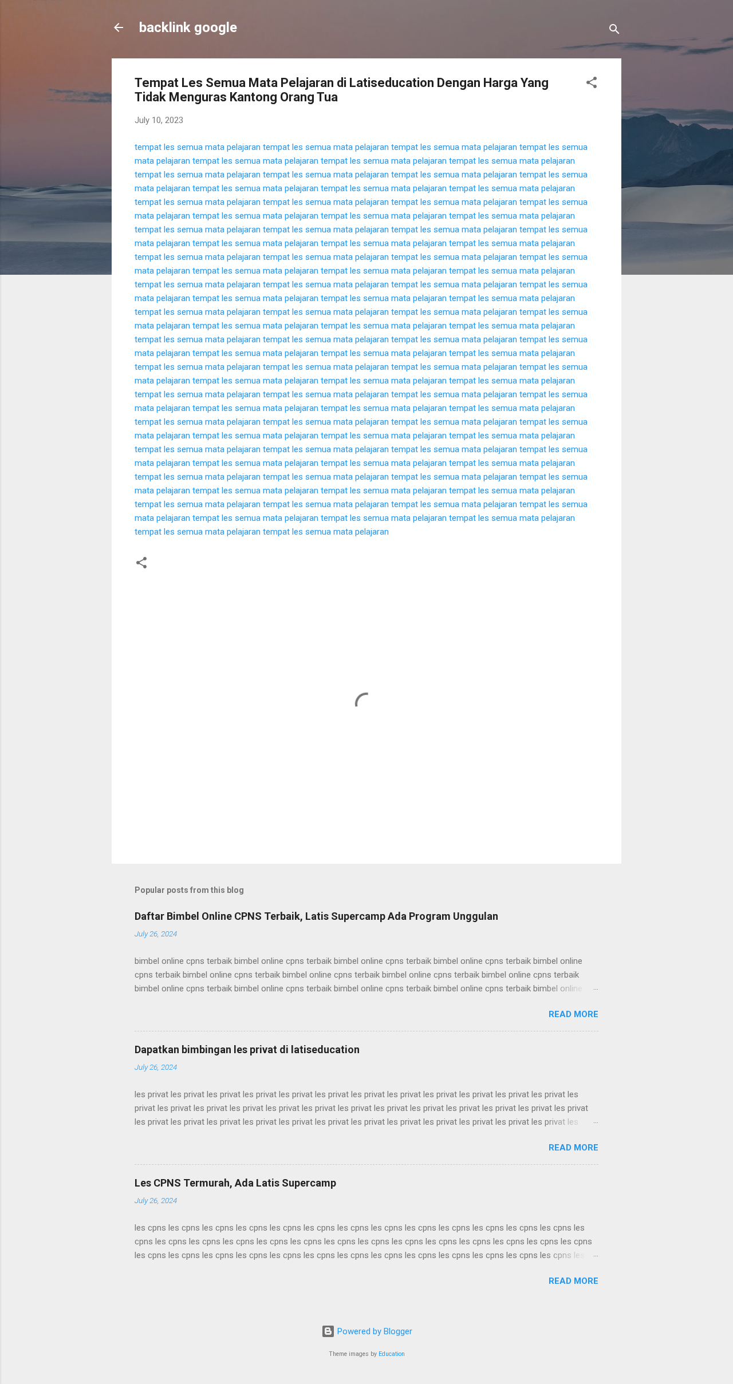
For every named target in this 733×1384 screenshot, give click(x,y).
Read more (573, 1014)
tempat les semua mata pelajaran (198, 147)
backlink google (188, 27)
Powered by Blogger (373, 1331)
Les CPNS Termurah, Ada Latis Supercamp (235, 1183)
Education (392, 1354)
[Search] (614, 31)
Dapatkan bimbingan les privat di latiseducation (247, 1049)
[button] (591, 84)
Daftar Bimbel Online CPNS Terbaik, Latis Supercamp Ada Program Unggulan (316, 916)
